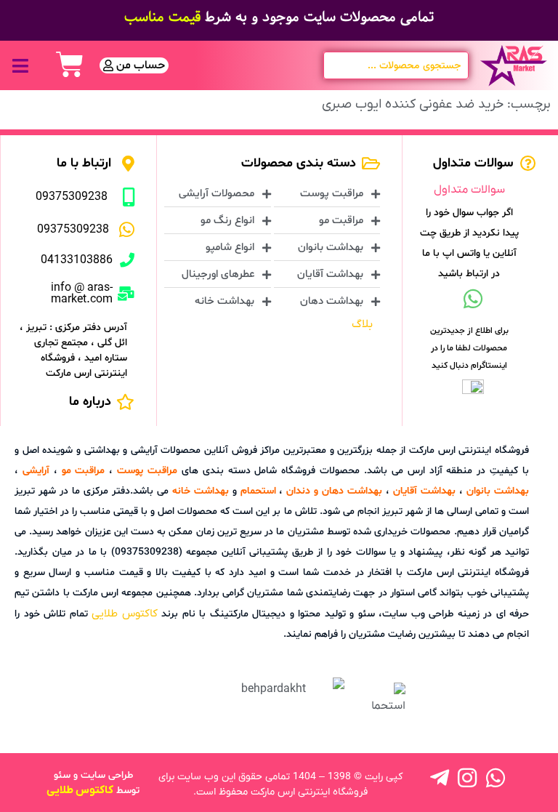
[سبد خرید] (69, 65)
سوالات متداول (469, 189)
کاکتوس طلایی (125, 613)
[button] (20, 66)
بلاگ (362, 324)
